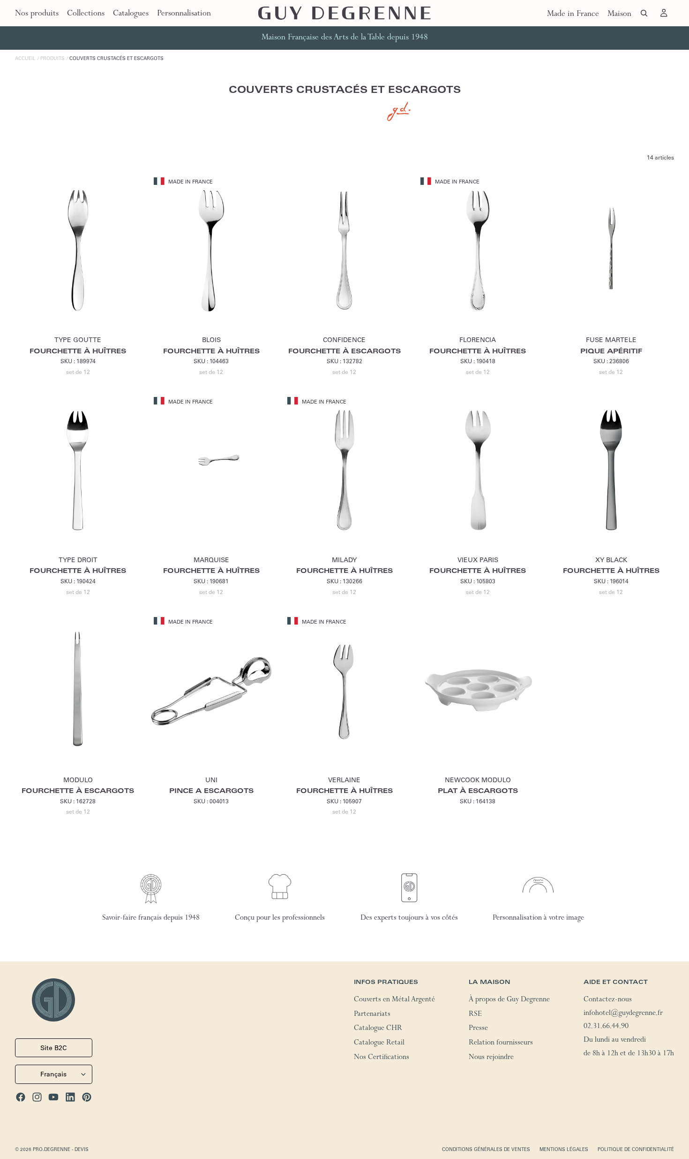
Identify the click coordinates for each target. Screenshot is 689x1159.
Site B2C (53, 1047)
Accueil (25, 58)
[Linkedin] (70, 1097)
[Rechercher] (644, 13)
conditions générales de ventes (486, 1149)
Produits (52, 58)
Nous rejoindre (491, 1058)
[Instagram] (37, 1097)
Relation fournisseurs (501, 1043)
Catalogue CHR (378, 1029)
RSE (475, 1015)
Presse (478, 1029)
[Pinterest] (86, 1097)
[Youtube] (53, 1097)
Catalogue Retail (379, 1043)
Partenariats (372, 1015)
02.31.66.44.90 (606, 1027)
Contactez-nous (608, 1000)
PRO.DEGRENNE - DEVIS (61, 1149)
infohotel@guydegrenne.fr (623, 1014)
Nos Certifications (381, 1058)
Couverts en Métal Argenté (394, 1000)
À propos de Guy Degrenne (509, 1000)
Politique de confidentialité (636, 1149)
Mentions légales (563, 1149)
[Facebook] (20, 1097)
